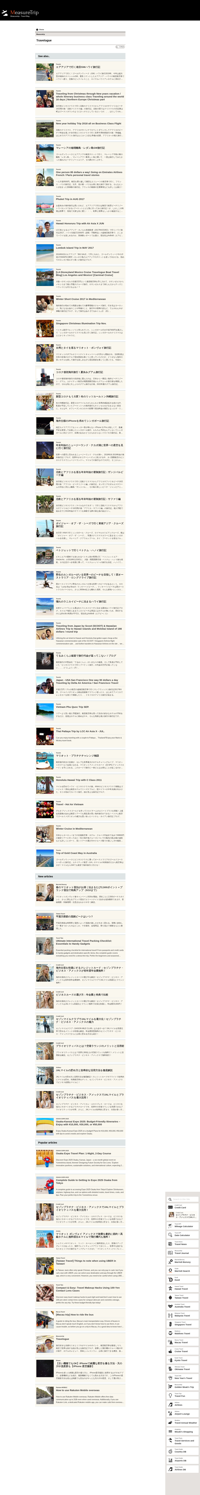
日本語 (121, 47)
